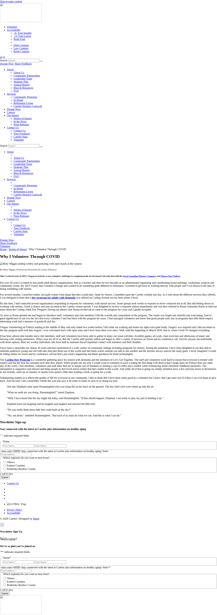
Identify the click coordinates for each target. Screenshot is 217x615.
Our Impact (13, 115)
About (10, 69)
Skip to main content (11, 1)
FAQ (16, 90)
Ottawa (11, 462)
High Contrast (21, 45)
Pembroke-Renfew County (21, 468)
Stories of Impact (23, 118)
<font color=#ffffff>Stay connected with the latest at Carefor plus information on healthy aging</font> (54, 451)
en (1, 57)
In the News (20, 121)
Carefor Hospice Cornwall (28, 106)
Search (3, 60)
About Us (19, 72)
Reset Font (19, 39)
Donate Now (7, 63)
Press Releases (21, 124)
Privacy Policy (14, 509)
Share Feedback (23, 63)
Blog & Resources (23, 87)
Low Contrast (21, 48)
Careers (11, 112)
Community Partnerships (27, 75)
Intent (36, 518)
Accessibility (14, 30)
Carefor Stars (21, 136)
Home (3, 249)
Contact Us (13, 127)
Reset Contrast (21, 51)
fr (4, 57)
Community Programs (25, 97)
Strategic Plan (21, 81)
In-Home (18, 100)
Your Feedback (22, 133)
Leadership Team (23, 78)
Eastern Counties (16, 465)
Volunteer (12, 26)
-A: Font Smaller (23, 33)
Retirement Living (23, 103)
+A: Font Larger (22, 36)
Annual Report (21, 84)
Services (11, 94)
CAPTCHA (6, 474)
